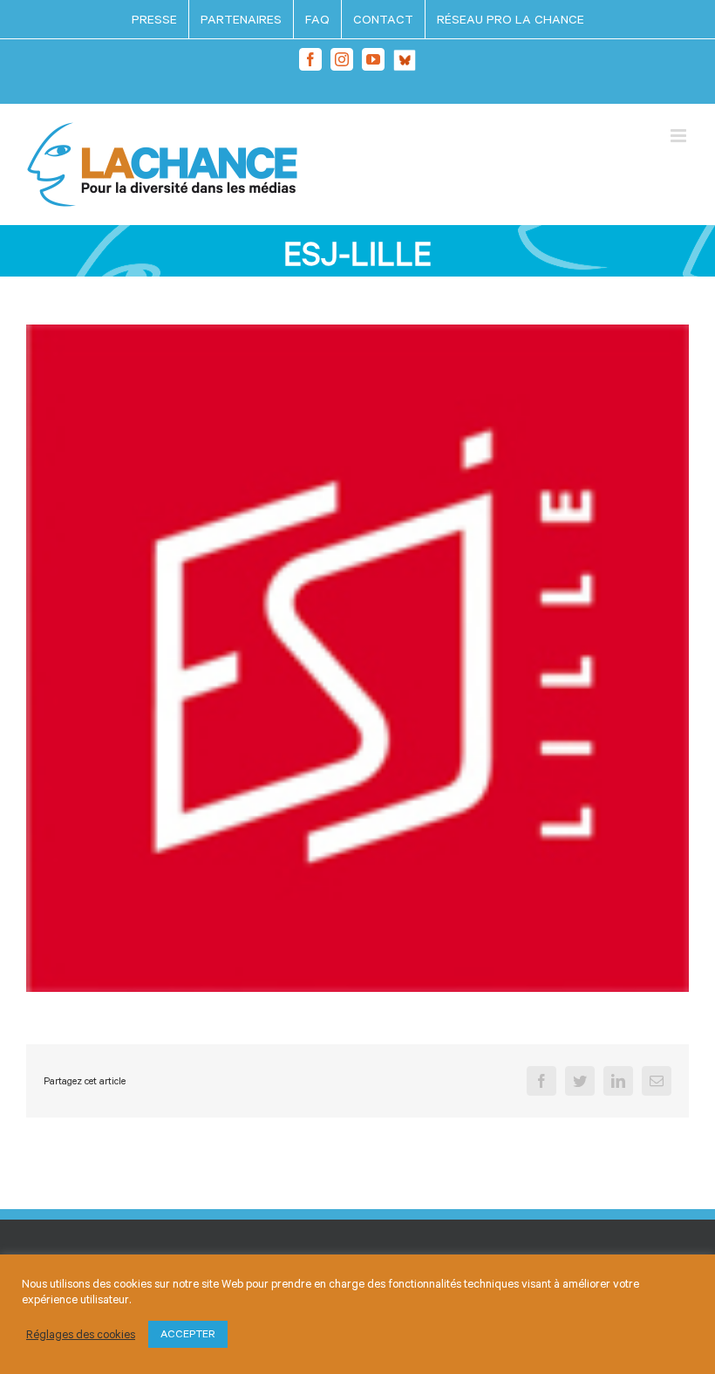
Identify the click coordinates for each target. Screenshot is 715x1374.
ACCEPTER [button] (187, 1334)
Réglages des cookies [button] (80, 1334)
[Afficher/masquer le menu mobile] (680, 135)
